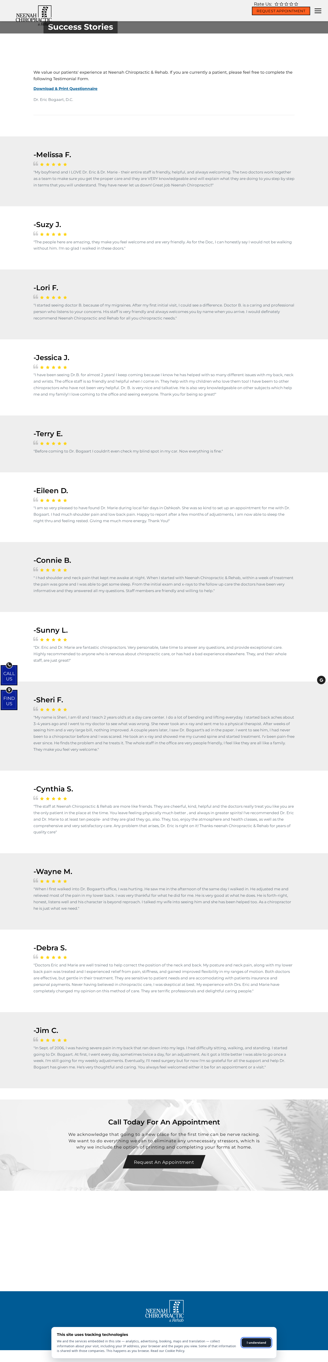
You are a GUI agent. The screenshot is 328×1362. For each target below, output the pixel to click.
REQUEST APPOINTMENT (281, 11)
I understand (256, 1342)
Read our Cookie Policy (167, 1351)
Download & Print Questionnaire (65, 88)
